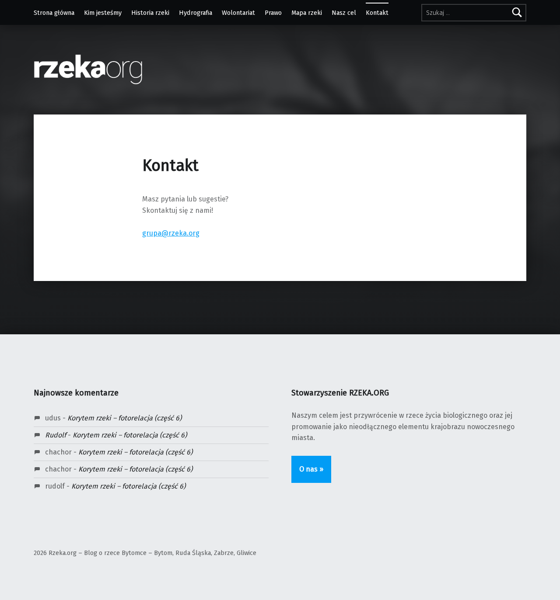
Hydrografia (195, 13)
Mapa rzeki (306, 13)
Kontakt (377, 13)
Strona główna (54, 13)
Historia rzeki (150, 13)
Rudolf (55, 435)
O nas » (311, 469)
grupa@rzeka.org (171, 233)
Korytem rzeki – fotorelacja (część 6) (124, 418)
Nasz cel (344, 13)
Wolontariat (238, 13)
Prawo (273, 13)
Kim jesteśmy (103, 13)
